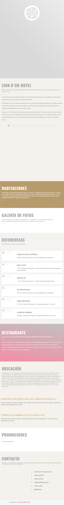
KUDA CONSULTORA (24, 502)
